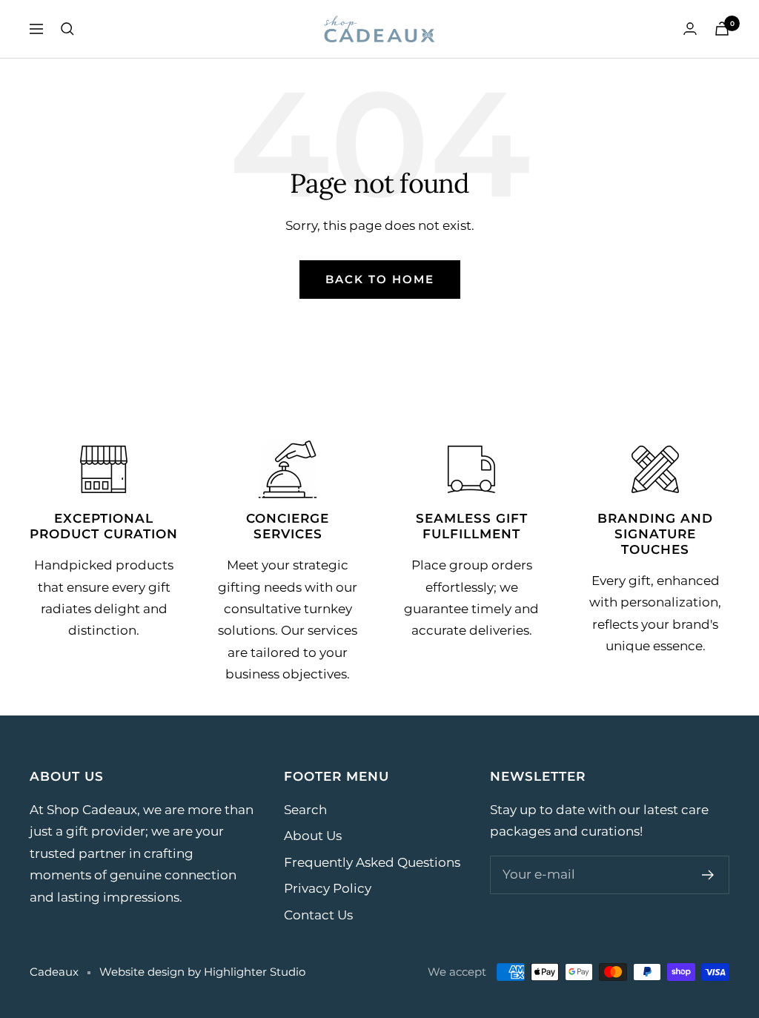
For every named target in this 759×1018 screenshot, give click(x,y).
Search (305, 809)
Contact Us (318, 915)
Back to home (379, 279)
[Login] (690, 28)
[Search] (67, 29)
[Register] (708, 875)
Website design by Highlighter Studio (202, 972)
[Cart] (722, 29)
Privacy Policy (327, 888)
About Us (313, 835)
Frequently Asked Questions (372, 862)
